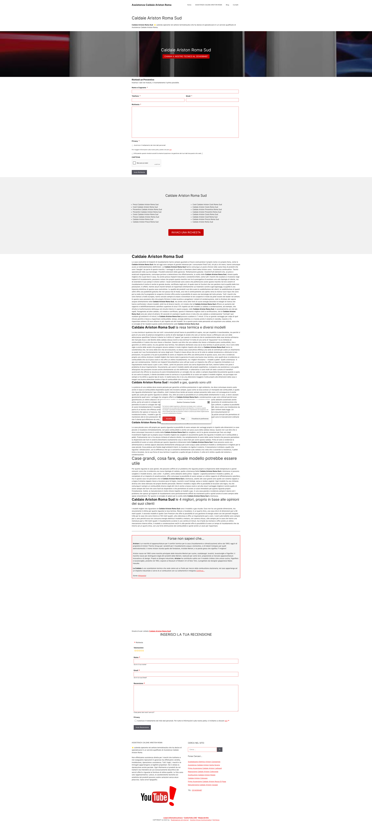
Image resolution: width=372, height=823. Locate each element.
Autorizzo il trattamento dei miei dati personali (150, 145)
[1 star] (135, 651)
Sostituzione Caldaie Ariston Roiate (201, 775)
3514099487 (197, 790)
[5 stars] (143, 651)
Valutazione (138, 648)
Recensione (138, 683)
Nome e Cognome (140, 88)
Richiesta (136, 104)
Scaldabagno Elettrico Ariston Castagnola (204, 762)
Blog (227, 5)
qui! (170, 149)
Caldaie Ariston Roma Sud (159, 631)
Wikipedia (142, 576)
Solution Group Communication (201, 820)
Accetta (169, 419)
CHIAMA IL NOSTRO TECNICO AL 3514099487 (186, 56)
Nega (183, 419)
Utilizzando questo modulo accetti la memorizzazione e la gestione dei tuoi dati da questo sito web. (168, 153)
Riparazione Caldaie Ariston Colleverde (203, 772)
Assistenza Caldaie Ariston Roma (151, 4)
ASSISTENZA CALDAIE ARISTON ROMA (208, 5)
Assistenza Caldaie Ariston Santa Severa (204, 765)
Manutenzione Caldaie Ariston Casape (203, 785)
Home (189, 5)
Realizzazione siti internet (180, 820)
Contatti (235, 5)
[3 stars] (139, 651)
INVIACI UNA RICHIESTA (186, 232)
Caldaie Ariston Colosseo (198, 778)
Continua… (200, 571)
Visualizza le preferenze (200, 419)
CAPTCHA (136, 157)
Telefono (136, 96)
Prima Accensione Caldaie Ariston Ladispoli (205, 768)
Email (189, 96)
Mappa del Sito (203, 818)
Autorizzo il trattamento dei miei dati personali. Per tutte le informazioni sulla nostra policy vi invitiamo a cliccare (182, 721)
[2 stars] (137, 651)
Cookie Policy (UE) (190, 818)
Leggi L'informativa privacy (173, 818)
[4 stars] (141, 651)
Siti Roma (216, 820)
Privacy (136, 141)
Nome (136, 657)
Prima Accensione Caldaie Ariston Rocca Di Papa (207, 782)
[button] (209, 402)
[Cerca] (219, 749)
